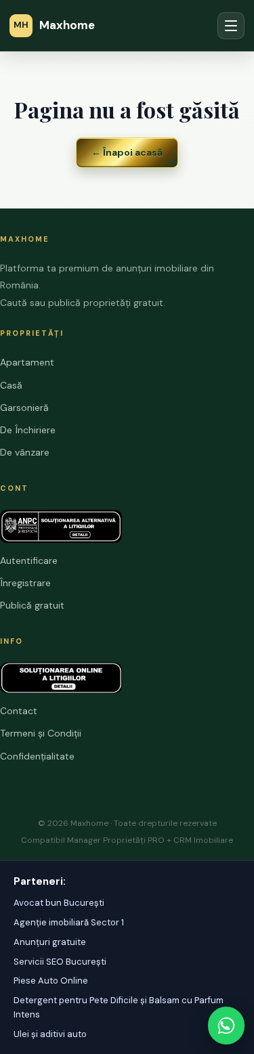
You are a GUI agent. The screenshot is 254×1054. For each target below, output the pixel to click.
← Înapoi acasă (127, 152)
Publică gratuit (32, 605)
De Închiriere (28, 430)
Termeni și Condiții (40, 733)
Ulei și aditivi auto (50, 1034)
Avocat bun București (59, 902)
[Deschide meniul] (231, 25)
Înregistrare (25, 583)
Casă (11, 385)
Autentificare (29, 560)
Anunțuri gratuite (50, 942)
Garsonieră (24, 407)
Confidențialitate (37, 756)
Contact (18, 711)
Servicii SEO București (60, 961)
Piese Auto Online (51, 980)
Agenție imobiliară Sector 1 (69, 922)
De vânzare (24, 452)
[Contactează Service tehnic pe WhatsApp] (226, 1026)
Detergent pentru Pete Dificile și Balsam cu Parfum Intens (119, 1007)
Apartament (27, 362)
